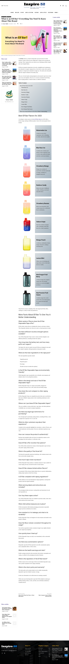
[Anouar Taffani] (9, 94)
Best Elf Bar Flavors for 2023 (26, 85)
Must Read (4, 16)
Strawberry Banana (25, 97)
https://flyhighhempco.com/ (9, 101)
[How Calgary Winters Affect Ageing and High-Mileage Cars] (65, 51)
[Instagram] (63, 6)
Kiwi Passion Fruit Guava (26, 109)
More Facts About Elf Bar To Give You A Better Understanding (33, 111)
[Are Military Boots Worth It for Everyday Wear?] (14, 623)
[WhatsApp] (50, 23)
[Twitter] (44, 23)
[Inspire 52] (34, 5)
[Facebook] (60, 6)
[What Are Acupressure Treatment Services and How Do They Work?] (14, 83)
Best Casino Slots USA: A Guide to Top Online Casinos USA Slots (7, 77)
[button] (66, 5)
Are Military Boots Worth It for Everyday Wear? (6, 623)
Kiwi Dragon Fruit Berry (26, 106)
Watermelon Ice (24, 87)
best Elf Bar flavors (37, 119)
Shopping (9, 16)
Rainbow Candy (24, 94)
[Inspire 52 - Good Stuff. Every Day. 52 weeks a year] (9, 647)
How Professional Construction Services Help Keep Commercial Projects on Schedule (7, 71)
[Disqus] (35, 620)
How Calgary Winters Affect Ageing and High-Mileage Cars (58, 51)
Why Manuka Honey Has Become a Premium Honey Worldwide (7, 608)
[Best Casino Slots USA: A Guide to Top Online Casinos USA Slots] (14, 77)
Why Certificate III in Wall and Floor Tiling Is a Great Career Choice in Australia (7, 64)
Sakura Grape (24, 99)
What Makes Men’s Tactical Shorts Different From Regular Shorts (7, 616)
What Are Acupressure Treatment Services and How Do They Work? (7, 83)
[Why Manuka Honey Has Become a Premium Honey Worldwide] (14, 609)
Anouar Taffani (5, 23)
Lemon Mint (24, 104)
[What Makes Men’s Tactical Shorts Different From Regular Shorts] (14, 615)
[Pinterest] (47, 23)
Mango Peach (24, 102)
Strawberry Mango (25, 92)
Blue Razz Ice (24, 89)
